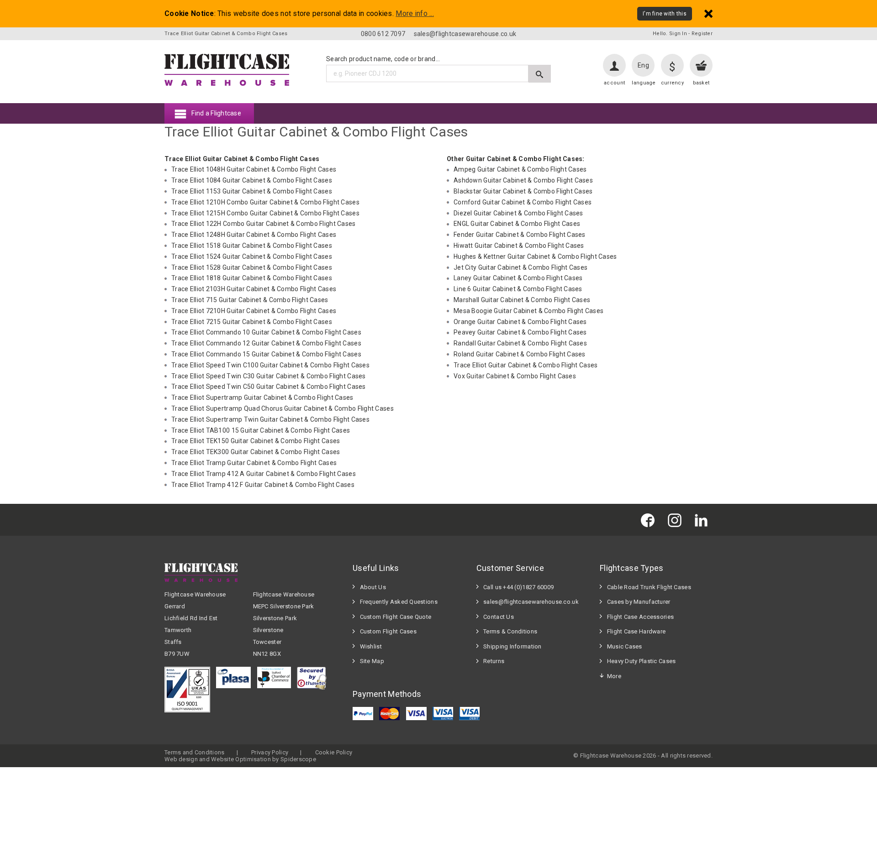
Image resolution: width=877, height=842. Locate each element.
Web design (181, 759)
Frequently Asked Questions (399, 601)
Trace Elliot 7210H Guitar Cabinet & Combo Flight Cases (253, 310)
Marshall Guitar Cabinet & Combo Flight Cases (522, 299)
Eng (643, 65)
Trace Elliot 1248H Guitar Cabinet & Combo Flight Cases (253, 234)
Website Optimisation (241, 759)
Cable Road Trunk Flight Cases (649, 587)
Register (702, 34)
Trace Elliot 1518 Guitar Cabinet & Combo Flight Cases (251, 245)
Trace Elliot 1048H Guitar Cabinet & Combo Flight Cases (253, 169)
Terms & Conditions (510, 631)
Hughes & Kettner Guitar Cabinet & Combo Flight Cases (535, 256)
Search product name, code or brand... (383, 59)
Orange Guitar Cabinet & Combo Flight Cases (520, 321)
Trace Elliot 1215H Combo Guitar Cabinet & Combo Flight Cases (265, 213)
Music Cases (624, 646)
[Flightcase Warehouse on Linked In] (703, 519)
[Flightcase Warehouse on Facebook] (650, 519)
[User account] (614, 65)
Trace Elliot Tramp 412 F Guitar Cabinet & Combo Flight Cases (262, 484)
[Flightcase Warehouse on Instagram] (677, 519)
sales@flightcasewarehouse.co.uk (465, 34)
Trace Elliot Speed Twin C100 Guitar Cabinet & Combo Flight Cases (270, 365)
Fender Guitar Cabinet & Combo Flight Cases (520, 234)
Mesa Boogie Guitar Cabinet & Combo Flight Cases (528, 310)
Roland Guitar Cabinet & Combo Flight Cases (520, 354)
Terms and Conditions (194, 752)
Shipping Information (512, 646)
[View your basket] (701, 65)
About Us (373, 587)
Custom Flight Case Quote (396, 616)
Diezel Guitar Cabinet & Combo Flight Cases (518, 213)
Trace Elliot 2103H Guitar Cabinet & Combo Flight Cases (253, 289)
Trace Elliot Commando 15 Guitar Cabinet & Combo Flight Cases (266, 354)
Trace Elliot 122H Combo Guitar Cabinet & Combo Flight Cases (263, 223)
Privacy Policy (269, 752)
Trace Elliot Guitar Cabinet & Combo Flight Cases (525, 365)
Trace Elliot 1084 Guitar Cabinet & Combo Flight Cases (251, 180)
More (614, 676)
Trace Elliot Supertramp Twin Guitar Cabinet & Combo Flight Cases (270, 419)
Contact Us (498, 616)
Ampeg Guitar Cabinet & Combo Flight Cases (520, 169)
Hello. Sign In (670, 34)
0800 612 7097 (383, 34)
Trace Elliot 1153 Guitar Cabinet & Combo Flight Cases (251, 191)
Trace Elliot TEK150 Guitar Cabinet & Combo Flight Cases (255, 441)
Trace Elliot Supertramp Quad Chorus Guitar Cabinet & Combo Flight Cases (282, 408)
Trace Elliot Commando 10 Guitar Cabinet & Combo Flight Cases (266, 332)
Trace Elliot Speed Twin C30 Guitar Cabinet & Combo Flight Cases (268, 376)
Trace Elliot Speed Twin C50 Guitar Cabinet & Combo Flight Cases (268, 386)
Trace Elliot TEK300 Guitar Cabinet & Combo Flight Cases (255, 451)
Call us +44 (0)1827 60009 (518, 587)
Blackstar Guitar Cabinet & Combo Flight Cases (523, 191)
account (614, 83)
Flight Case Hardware (636, 631)
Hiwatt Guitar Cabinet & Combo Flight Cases (519, 245)
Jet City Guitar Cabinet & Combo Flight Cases (520, 267)
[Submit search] (539, 74)
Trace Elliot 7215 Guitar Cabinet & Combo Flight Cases (251, 321)
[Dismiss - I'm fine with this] (708, 13)
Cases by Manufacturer (639, 601)
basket (701, 83)
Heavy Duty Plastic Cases (641, 661)
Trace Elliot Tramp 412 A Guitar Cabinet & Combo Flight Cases (263, 473)
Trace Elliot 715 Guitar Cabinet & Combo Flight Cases (249, 299)
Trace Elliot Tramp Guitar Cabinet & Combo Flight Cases (254, 462)
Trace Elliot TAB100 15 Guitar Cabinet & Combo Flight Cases (260, 430)
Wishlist (371, 646)
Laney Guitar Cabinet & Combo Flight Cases (518, 278)
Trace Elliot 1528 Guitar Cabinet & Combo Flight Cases (251, 267)
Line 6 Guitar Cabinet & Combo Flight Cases (518, 289)
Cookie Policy (334, 752)
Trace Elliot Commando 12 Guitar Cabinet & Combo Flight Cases (266, 343)
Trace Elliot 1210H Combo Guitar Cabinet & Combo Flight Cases (265, 202)
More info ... (415, 14)
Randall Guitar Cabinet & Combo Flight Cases (520, 343)
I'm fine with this (665, 13)
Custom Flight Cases (388, 631)
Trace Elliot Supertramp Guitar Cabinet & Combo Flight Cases (262, 397)
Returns (493, 661)
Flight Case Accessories (640, 616)
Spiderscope (298, 759)
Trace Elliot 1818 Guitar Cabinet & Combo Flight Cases (251, 278)
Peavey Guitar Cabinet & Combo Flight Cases (520, 332)
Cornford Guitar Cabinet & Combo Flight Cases (523, 202)
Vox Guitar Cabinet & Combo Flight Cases (515, 376)
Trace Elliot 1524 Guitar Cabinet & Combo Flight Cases (251, 256)
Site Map (372, 661)
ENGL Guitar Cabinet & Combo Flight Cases (517, 223)
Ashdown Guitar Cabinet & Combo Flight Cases (523, 180)
